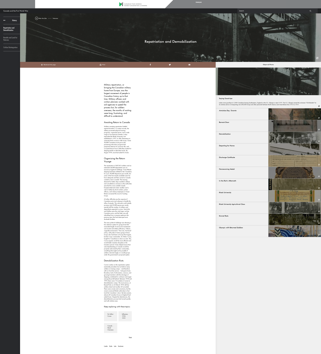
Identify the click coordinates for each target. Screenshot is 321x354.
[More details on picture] (317, 58)
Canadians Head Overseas (111, 328)
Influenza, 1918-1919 (125, 316)
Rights (110, 346)
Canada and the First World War (15, 11)
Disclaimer (120, 346)
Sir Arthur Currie (110, 315)
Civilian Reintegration (10, 47)
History (14, 20)
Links (115, 346)
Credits (106, 346)
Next (130, 337)
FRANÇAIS (199, 2)
